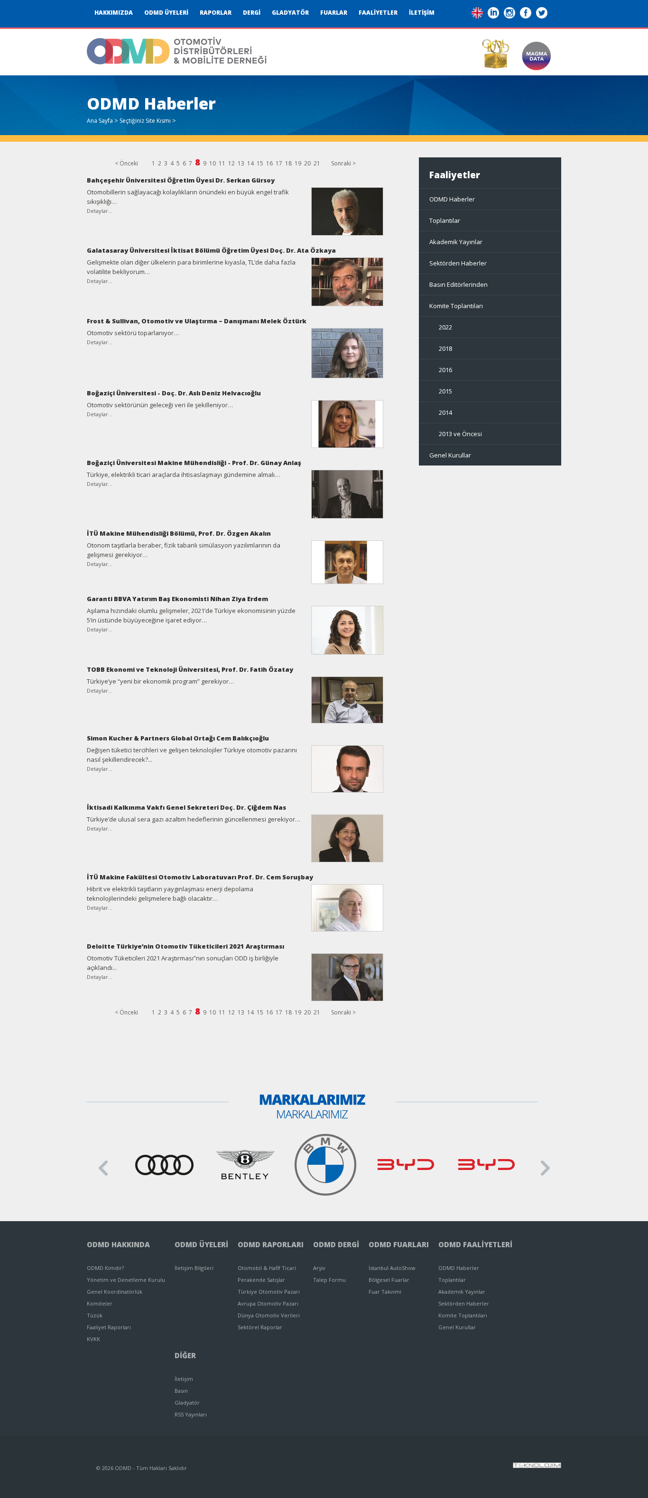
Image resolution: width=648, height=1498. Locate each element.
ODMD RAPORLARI (271, 1244)
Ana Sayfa (100, 121)
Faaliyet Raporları (109, 1327)
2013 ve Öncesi (460, 433)
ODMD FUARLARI (399, 1244)
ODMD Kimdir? (105, 1267)
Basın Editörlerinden (458, 284)
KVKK (93, 1339)
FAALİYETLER (378, 13)
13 (241, 163)
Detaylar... (99, 210)
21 (317, 163)
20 (307, 163)
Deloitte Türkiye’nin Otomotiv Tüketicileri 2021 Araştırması (185, 946)
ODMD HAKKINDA (118, 1244)
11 (222, 163)
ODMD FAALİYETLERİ (475, 1244)
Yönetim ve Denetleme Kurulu (126, 1279)
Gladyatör (187, 1402)
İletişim (184, 1378)
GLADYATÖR (290, 13)
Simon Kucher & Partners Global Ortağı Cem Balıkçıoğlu (178, 738)
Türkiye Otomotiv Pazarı (269, 1291)
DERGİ (251, 13)
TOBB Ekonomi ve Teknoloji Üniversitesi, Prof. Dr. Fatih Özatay (190, 669)
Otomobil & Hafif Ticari (267, 1267)
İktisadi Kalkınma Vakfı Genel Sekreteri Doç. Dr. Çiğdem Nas (186, 807)
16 (269, 163)
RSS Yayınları (191, 1414)
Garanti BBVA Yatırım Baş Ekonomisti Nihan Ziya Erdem (177, 598)
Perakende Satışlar (261, 1279)
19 (298, 163)
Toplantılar (444, 220)
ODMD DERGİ (336, 1244)
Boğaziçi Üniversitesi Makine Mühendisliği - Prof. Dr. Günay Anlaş (194, 462)
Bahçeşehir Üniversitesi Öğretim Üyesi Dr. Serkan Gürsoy (181, 180)
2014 (445, 412)
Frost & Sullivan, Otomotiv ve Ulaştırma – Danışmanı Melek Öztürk (196, 321)
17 (279, 163)
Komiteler (99, 1303)
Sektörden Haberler (458, 263)
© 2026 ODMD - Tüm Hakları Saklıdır (141, 1467)
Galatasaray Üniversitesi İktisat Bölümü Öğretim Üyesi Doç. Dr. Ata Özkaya (211, 250)
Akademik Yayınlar (455, 241)
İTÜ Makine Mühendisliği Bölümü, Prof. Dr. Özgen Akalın (179, 533)
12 (231, 163)
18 (288, 163)
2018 (445, 348)
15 (260, 163)
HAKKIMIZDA (113, 13)
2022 (445, 327)
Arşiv (319, 1267)
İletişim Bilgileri (194, 1267)
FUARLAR (333, 13)
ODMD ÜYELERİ (166, 13)
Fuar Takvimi (385, 1291)
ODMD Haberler (452, 199)
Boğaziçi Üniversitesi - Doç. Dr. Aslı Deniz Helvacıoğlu (174, 393)
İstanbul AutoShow (392, 1267)
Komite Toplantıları (456, 305)
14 (250, 163)
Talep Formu (329, 1279)
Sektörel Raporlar (260, 1327)
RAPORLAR (215, 13)
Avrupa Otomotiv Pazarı (268, 1303)
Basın (181, 1390)
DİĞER (185, 1355)
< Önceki (126, 163)
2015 (445, 391)
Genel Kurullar (450, 455)
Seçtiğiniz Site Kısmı (145, 121)
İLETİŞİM (422, 13)
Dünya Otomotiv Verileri (269, 1315)
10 (212, 163)
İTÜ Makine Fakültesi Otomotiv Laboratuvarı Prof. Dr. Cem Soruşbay (200, 877)
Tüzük (94, 1315)
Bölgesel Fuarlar (389, 1279)
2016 (445, 369)
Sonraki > (343, 163)
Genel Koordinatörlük (114, 1291)
